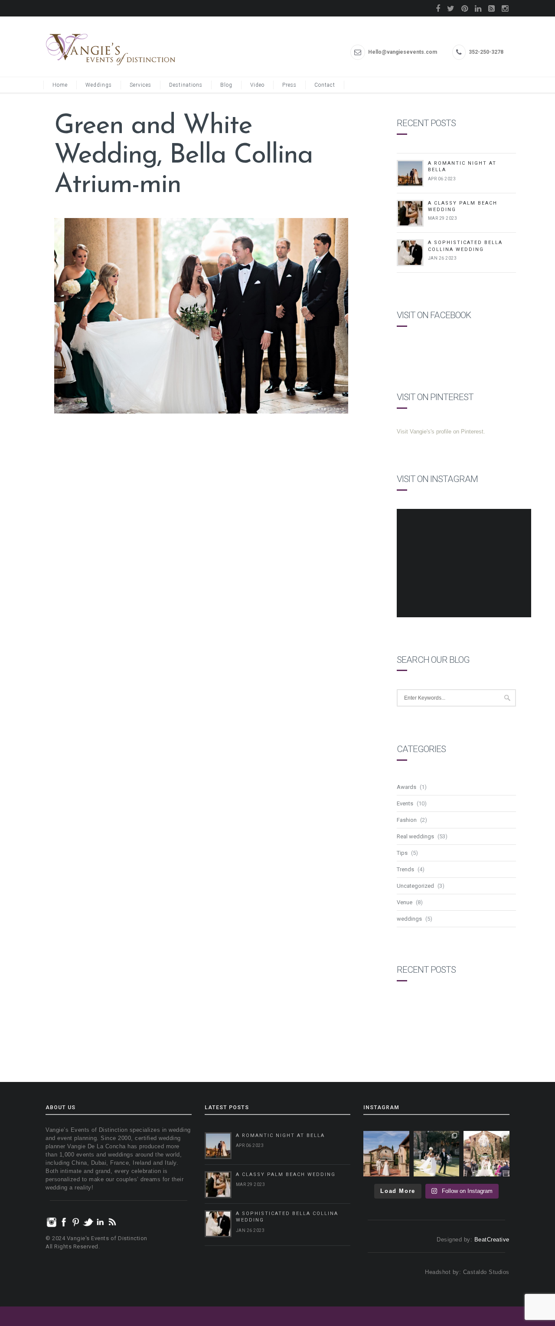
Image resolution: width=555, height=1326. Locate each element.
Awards (406, 787)
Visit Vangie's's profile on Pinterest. (441, 431)
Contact (324, 85)
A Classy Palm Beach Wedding (286, 1174)
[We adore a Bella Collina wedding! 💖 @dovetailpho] (437, 1154)
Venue (404, 902)
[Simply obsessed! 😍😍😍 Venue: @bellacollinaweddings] (386, 1154)
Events (405, 803)
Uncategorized (415, 886)
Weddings (98, 85)
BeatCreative (491, 1239)
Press (289, 85)
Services (140, 85)
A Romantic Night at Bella (280, 1135)
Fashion (407, 820)
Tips (402, 853)
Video (257, 85)
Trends (405, 869)
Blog (226, 85)
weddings (409, 918)
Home (60, 85)
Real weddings (415, 836)
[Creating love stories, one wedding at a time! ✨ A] (486, 1154)
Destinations (185, 85)
